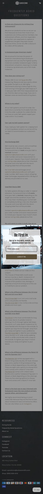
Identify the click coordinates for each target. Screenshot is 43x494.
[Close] (39, 227)
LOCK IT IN (21, 257)
